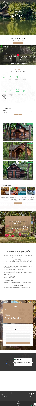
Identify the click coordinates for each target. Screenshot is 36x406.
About (19, 394)
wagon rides (5, 269)
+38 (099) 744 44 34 (3, 395)
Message (7, 337)
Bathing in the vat (31, 195)
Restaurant (14, 195)
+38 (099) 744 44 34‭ (13, 317)
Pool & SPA (22, 195)
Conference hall (5, 195)
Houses (11, 393)
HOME (19, 393)
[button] (32, 362)
